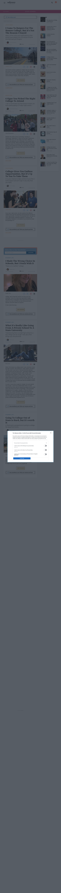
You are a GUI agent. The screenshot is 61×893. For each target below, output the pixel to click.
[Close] (51, 433)
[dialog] (30, 446)
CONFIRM (22, 458)
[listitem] (30, 443)
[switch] (45, 446)
